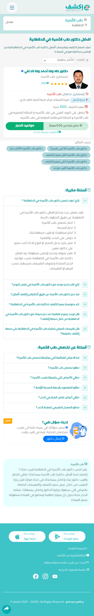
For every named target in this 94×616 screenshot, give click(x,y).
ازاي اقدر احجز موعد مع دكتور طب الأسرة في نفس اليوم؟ (45, 285)
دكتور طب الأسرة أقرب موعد (70, 168)
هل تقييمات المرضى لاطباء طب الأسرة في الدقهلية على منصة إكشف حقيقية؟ (42, 332)
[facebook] (37, 577)
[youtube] (56, 577)
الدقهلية (44, 22)
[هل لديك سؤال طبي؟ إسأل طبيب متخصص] (78, 430)
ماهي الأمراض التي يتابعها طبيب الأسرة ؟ (54, 378)
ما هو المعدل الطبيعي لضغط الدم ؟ (57, 407)
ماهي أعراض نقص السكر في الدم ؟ (58, 397)
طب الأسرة (54, 95)
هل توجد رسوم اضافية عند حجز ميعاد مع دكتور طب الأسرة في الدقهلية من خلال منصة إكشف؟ (42, 317)
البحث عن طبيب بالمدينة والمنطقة (65, 563)
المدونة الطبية (77, 549)
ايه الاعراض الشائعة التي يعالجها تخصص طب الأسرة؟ (48, 358)
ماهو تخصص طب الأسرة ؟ (63, 368)
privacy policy (75, 602)
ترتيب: (80, 60)
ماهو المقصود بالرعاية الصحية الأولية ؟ (56, 388)
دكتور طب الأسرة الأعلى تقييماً (68, 148)
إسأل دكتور (54, 439)
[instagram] (47, 577)
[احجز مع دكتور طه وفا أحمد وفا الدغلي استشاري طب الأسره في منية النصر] (78, 79)
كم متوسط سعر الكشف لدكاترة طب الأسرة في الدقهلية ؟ (44, 304)
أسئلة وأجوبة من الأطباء (72, 556)
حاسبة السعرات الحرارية (73, 570)
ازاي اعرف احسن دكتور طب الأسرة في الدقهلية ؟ (50, 201)
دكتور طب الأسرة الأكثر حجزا (26, 148)
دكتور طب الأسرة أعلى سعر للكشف (66, 162)
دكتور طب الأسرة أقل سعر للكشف (66, 155)
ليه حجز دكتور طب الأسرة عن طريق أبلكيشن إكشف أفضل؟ (45, 294)
